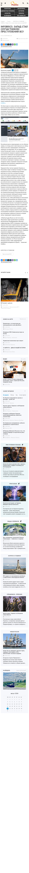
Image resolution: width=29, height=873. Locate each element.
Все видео (23, 359)
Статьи (8, 21)
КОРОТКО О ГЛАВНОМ (18, 21)
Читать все (23, 319)
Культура (8, 13)
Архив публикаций (21, 670)
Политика (7, 8)
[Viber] (12, 44)
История (21, 11)
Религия (21, 13)
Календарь (7, 15)
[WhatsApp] (15, 44)
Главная (3, 21)
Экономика (21, 8)
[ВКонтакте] (2, 44)
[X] (8, 44)
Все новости (21, 15)
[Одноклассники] (4, 44)
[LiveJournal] (10, 44)
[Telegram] (17, 44)
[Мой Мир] (6, 44)
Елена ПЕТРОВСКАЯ (6, 35)
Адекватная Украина (7, 11)
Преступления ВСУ (7, 254)
